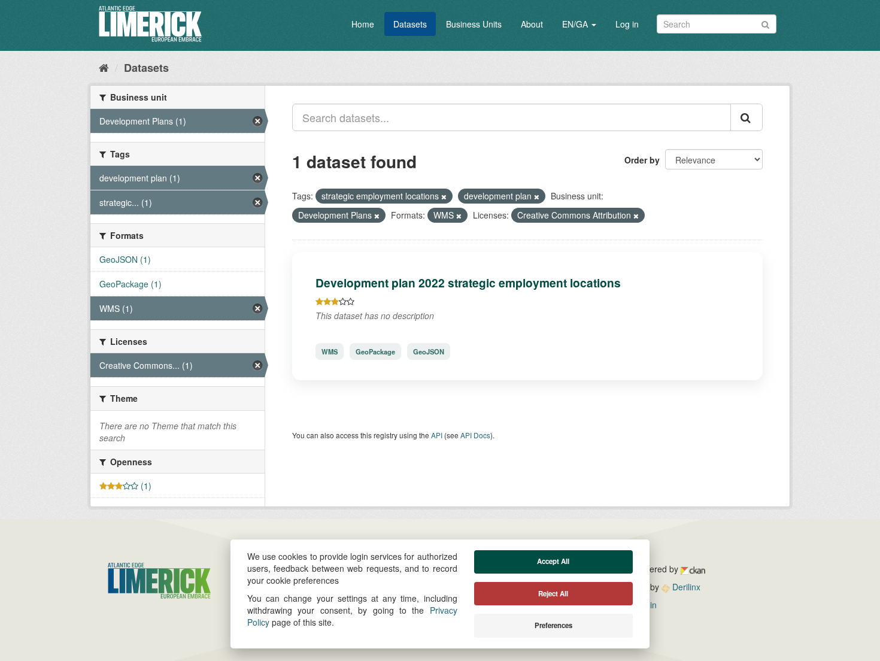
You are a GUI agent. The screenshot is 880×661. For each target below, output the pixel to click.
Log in (627, 24)
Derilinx (685, 587)
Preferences (553, 625)
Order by (642, 160)
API (436, 435)
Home (362, 24)
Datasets (410, 24)
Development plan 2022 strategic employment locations (468, 282)
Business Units (474, 24)
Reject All (553, 594)
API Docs (475, 435)
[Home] (104, 67)
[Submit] (765, 23)
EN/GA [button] (576, 24)
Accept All (553, 561)
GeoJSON (428, 351)
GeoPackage (375, 351)
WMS (329, 351)
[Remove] (444, 196)
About (532, 24)
